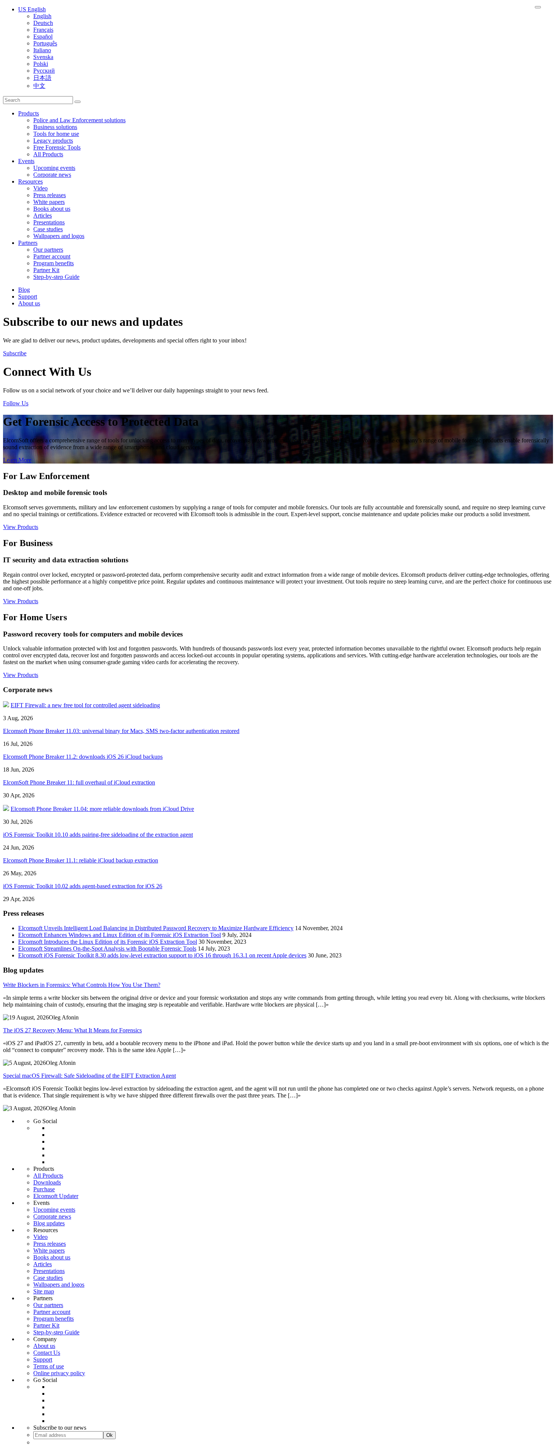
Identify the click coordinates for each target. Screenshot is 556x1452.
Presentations (49, 222)
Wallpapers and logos (58, 236)
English (42, 16)
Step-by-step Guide (56, 277)
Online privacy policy (59, 1373)
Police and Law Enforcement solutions (79, 120)
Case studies (48, 229)
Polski (40, 64)
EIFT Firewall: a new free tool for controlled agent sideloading (85, 705)
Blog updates (49, 1223)
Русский (44, 70)
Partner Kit (46, 270)
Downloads (47, 1182)
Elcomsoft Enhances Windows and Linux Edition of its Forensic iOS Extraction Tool (119, 935)
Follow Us (15, 403)
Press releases (49, 195)
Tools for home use (56, 134)
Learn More (17, 460)
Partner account (51, 256)
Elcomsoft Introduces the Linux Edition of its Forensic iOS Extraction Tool (107, 941)
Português (45, 43)
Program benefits (53, 263)
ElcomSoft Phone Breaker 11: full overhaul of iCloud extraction (79, 782)
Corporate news (52, 174)
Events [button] (26, 161)
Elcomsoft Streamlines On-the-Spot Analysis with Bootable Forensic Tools (107, 948)
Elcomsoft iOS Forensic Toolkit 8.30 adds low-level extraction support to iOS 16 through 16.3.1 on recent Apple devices (162, 955)
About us (29, 303)
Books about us (51, 208)
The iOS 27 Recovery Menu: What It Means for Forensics (72, 1030)
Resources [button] (30, 181)
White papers (49, 202)
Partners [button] (27, 243)
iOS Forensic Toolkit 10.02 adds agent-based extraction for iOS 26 (82, 886)
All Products (48, 154)
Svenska (43, 57)
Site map (43, 1291)
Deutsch (43, 23)
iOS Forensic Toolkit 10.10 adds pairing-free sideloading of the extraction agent (98, 834)
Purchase (44, 1189)
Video (40, 188)
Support (27, 296)
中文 (39, 85)
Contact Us (46, 1352)
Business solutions (55, 127)
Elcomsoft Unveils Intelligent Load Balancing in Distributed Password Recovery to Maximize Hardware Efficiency (156, 928)
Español (43, 36)
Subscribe (14, 353)
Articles (42, 215)
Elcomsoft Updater (55, 1196)
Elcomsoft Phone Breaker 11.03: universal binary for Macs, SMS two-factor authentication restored (121, 731)
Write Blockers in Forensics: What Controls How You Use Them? (81, 985)
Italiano (42, 50)
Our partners (48, 249)
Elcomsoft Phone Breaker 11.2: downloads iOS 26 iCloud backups (83, 756)
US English (32, 9)
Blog (24, 289)
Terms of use (48, 1366)
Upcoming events (54, 168)
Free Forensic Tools (57, 147)
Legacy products (53, 140)
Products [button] (28, 113)
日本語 (42, 78)
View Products (20, 527)
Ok (109, 1435)
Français (43, 29)
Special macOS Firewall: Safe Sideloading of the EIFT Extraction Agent (89, 1075)
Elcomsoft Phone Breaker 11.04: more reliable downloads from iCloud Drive (102, 809)
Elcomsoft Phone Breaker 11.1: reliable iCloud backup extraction (80, 860)
